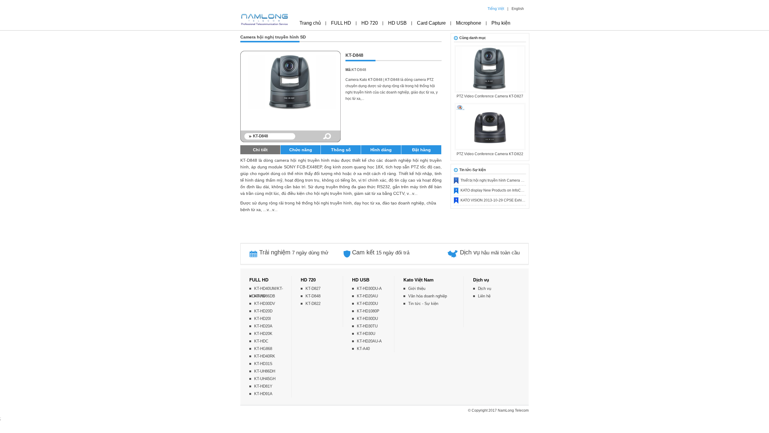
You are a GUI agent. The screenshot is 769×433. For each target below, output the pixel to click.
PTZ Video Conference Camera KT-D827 (490, 96)
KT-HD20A (263, 326)
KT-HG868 (263, 348)
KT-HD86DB (264, 296)
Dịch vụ (481, 279)
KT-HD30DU (367, 318)
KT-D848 (313, 296)
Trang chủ (310, 23)
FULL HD (341, 23)
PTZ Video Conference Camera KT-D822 (490, 154)
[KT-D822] (490, 126)
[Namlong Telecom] (264, 21)
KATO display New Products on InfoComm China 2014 (504, 190)
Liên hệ (484, 296)
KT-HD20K (263, 333)
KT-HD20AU (367, 296)
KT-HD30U (366, 333)
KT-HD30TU (367, 326)
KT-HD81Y (263, 386)
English (518, 9)
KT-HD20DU (367, 303)
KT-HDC (261, 341)
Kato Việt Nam (418, 279)
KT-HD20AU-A (369, 341)
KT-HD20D (263, 311)
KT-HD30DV (264, 303)
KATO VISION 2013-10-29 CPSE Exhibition (495, 200)
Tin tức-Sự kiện (472, 170)
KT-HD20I (262, 318)
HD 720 (369, 23)
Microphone (468, 23)
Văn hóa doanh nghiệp (427, 296)
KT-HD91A (263, 394)
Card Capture (431, 23)
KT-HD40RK (264, 356)
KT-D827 (313, 288)
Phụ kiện (500, 23)
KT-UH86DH (264, 371)
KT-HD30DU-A (369, 288)
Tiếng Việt (496, 9)
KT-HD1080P (368, 311)
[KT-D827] (490, 69)
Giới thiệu (416, 288)
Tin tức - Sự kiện (423, 303)
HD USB (397, 23)
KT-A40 (363, 348)
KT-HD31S (263, 363)
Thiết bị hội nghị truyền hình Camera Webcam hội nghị (504, 180)
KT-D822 (313, 303)
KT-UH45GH (264, 378)
